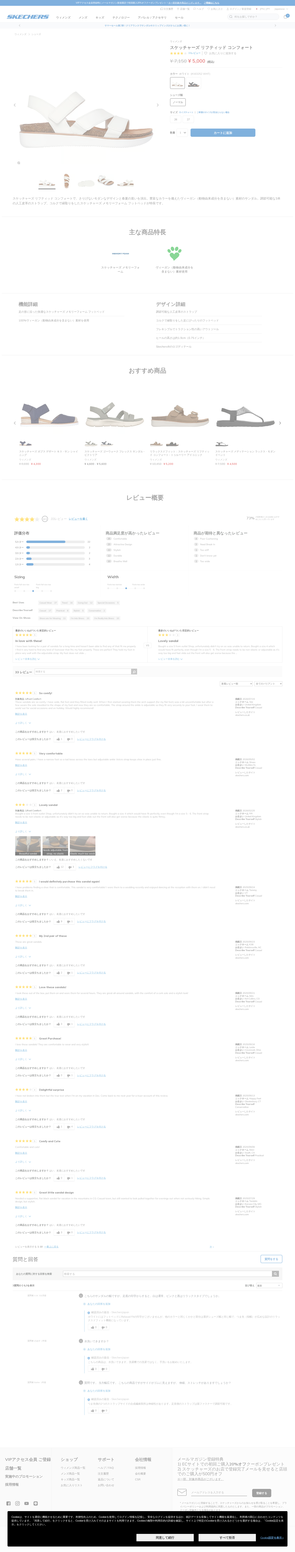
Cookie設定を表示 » (272, 1537)
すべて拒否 (227, 1538)
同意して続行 (165, 1538)
